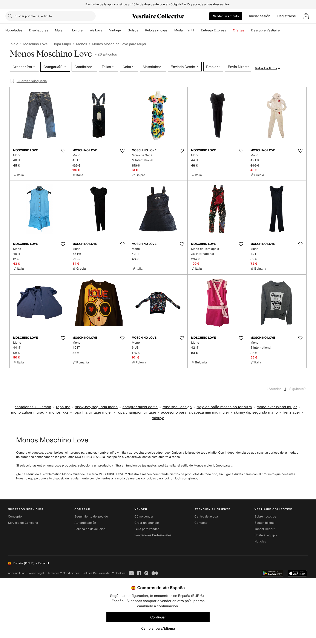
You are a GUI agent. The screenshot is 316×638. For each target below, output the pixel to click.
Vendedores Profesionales (152, 535)
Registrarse (286, 16)
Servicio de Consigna (23, 523)
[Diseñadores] (51, 30)
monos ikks (59, 412)
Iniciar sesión (259, 16)
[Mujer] (67, 30)
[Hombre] (86, 30)
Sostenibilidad (265, 523)
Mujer (59, 30)
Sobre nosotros (265, 516)
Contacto (201, 523)
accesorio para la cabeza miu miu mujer (195, 412)
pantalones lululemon (32, 407)
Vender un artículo (226, 16)
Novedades (13, 30)
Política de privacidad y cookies (104, 573)
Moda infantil (184, 30)
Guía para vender (146, 529)
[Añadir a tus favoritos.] (63, 150)
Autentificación (85, 523)
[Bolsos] (141, 30)
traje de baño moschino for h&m (224, 407)
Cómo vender (143, 516)
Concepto (15, 516)
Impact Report (265, 529)
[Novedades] (26, 30)
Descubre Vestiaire (265, 30)
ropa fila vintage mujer (93, 412)
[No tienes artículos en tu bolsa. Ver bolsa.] (306, 16)
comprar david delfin (140, 407)
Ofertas (238, 30)
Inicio (14, 43)
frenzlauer (291, 412)
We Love (95, 30)
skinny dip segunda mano (256, 412)
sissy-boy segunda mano (96, 407)
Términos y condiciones (63, 573)
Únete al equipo (266, 535)
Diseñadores (38, 30)
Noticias (260, 541)
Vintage (115, 30)
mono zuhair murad (27, 412)
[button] (306, 16)
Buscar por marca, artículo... (34, 16)
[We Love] (105, 30)
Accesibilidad (17, 573)
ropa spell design (177, 407)
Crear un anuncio (146, 523)
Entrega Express (213, 30)
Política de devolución (89, 529)
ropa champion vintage (136, 412)
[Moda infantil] (197, 30)
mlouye (158, 418)
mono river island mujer (277, 407)
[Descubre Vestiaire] (283, 30)
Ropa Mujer (61, 43)
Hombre (77, 30)
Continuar (158, 617)
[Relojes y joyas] (171, 30)
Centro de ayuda (206, 516)
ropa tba (63, 407)
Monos (81, 43)
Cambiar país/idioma (158, 628)
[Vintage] (124, 30)
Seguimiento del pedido (91, 516)
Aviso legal (36, 573)
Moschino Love (35, 43)
